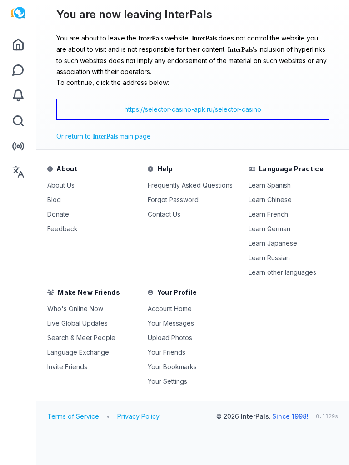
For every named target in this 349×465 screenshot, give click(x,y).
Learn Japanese (273, 243)
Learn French (268, 214)
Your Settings (167, 381)
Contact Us (164, 214)
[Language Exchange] (17, 171)
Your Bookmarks (172, 367)
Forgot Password (173, 199)
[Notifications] (17, 95)
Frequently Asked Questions (190, 185)
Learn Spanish (270, 185)
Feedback (62, 228)
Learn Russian (269, 258)
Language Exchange (78, 352)
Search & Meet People (81, 337)
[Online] (17, 146)
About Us (61, 185)
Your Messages (171, 323)
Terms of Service (73, 416)
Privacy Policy (138, 416)
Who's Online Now (75, 308)
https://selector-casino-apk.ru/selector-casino (193, 109)
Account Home (170, 308)
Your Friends (166, 352)
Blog (54, 199)
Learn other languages (282, 272)
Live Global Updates (77, 323)
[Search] (17, 121)
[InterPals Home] (18, 12)
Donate (58, 214)
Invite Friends (67, 367)
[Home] (17, 44)
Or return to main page (103, 136)
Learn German (269, 228)
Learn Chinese (270, 199)
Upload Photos (170, 337)
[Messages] (17, 70)
